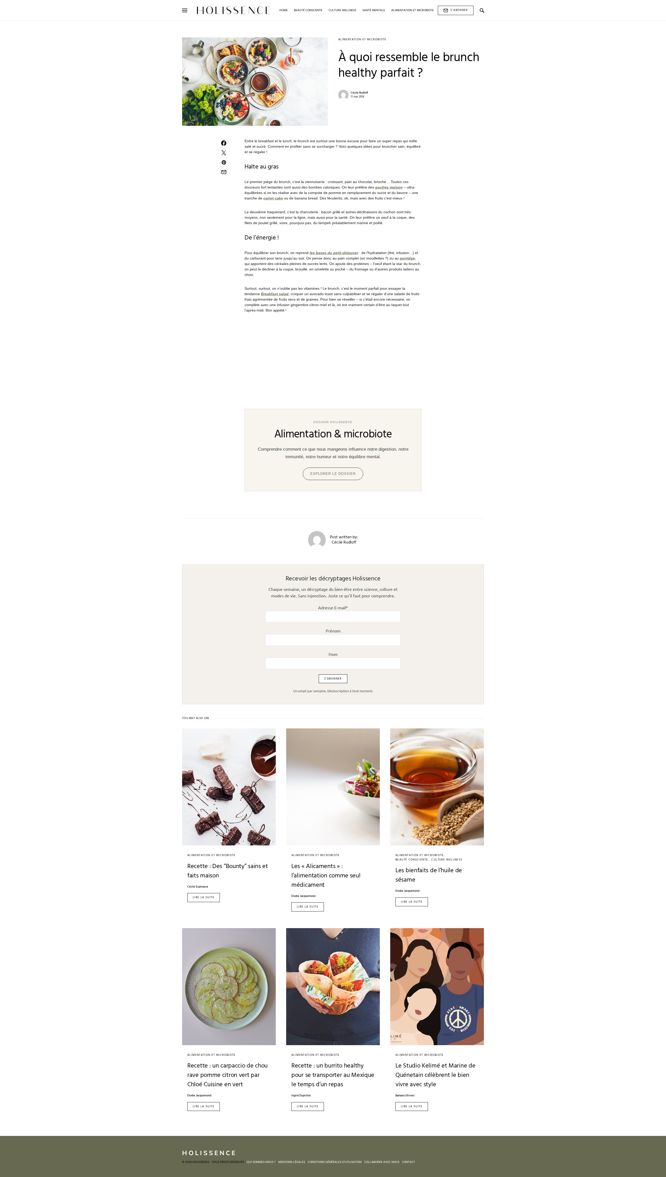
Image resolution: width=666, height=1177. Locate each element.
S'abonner (459, 10)
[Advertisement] (333, 357)
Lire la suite (203, 897)
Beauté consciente (411, 859)
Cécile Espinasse (197, 887)
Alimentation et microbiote (362, 39)
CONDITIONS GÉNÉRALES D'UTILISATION (335, 1162)
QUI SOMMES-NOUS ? (261, 1162)
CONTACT (408, 1162)
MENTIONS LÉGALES (291, 1162)
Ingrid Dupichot (301, 1096)
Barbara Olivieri (405, 1096)
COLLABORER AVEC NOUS (381, 1162)
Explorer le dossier (333, 474)
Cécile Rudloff (359, 92)
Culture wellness (446, 859)
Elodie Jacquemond (303, 896)
